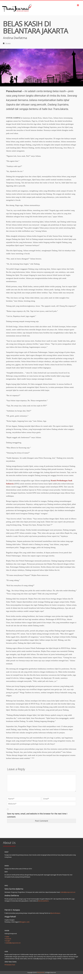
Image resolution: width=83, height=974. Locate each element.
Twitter (7, 937)
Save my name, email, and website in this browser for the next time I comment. (37, 815)
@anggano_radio (25, 922)
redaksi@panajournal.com (67, 892)
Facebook (8, 939)
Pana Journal (40, 972)
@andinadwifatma (43, 901)
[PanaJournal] (41, 7)
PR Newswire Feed (10, 965)
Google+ (7, 941)
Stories (8, 43)
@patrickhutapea (55, 913)
